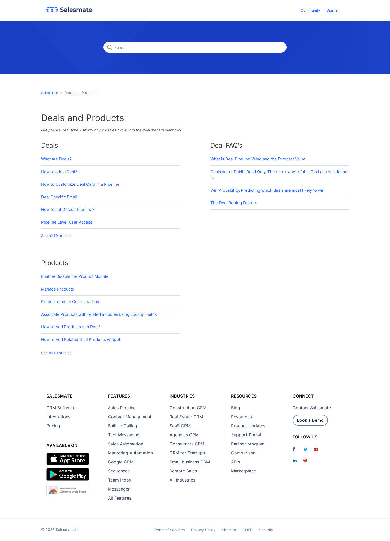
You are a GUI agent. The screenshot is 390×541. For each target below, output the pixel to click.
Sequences (119, 471)
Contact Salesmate (312, 407)
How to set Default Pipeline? (67, 209)
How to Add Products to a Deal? (71, 326)
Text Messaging (124, 434)
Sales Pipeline (122, 407)
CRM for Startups (187, 452)
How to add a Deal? (59, 171)
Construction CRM (188, 407)
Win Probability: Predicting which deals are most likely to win (267, 190)
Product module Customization (70, 301)
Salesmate (49, 93)
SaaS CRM (180, 425)
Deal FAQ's (226, 145)
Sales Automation (125, 443)
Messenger (119, 489)
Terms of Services (169, 529)
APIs (235, 462)
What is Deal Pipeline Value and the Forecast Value (257, 158)
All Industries (182, 480)
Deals (49, 145)
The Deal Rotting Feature (233, 202)
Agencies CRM (184, 434)
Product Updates (248, 425)
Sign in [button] (332, 10)
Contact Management (129, 416)
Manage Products (57, 289)
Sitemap (229, 529)
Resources (241, 416)
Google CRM (120, 462)
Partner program (248, 443)
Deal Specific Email (59, 196)
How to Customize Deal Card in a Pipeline (80, 184)
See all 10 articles (56, 235)
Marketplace (243, 471)
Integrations (58, 416)
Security (266, 529)
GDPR (247, 529)
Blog (235, 407)
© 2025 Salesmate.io (59, 529)
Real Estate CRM (186, 416)
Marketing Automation (130, 452)
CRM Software (61, 407)
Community (310, 10)
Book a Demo (310, 420)
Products (54, 263)
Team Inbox (119, 480)
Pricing (53, 425)
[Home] (69, 11)
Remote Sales (183, 471)
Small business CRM (190, 462)
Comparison (243, 452)
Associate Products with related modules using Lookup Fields (99, 314)
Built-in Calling (122, 425)
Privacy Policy (203, 529)
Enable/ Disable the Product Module (75, 276)
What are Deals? (56, 158)
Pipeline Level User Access (66, 222)
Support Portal (246, 434)
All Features (119, 498)
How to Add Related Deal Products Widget (80, 339)
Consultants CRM (187, 443)
